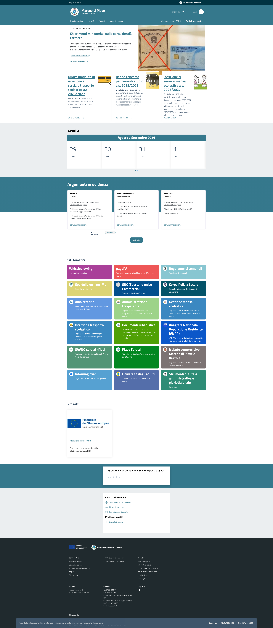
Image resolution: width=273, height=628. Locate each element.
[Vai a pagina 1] (135, 170)
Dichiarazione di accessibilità (148, 568)
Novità (91, 21)
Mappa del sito (74, 615)
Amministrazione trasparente (113, 561)
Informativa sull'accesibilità (147, 571)
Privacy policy (98, 623)
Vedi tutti (136, 240)
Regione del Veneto (75, 2)
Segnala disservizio (75, 565)
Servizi (102, 21)
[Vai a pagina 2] (137, 170)
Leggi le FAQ (142, 575)
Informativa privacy (144, 561)
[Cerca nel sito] (201, 11)
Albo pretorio (73, 575)
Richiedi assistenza (75, 561)
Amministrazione (77, 21)
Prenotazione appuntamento (79, 568)
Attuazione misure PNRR (171, 21)
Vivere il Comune (116, 21)
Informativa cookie (144, 565)
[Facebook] (182, 11)
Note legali (141, 578)
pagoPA (71, 571)
